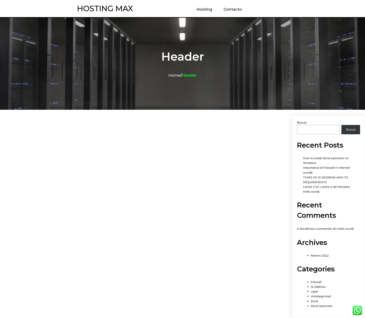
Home (174, 75)
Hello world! (311, 191)
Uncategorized (321, 296)
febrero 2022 (320, 255)
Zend (314, 301)
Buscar (302, 122)
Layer (314, 291)
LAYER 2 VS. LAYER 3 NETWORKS (326, 187)
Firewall (316, 282)
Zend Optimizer (321, 306)
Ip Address (318, 287)
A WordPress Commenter (314, 229)
